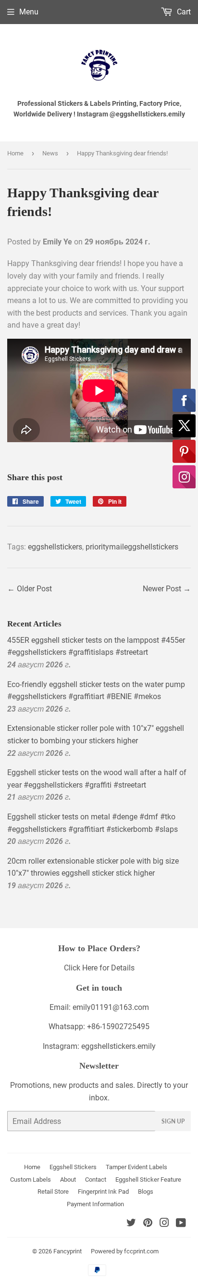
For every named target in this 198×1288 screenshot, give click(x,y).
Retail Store (53, 1191)
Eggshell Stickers (73, 1167)
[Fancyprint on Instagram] (164, 1223)
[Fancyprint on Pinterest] (148, 1223)
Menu (28, 11)
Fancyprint (67, 1251)
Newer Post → (167, 588)
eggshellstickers (55, 546)
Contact (95, 1179)
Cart (183, 11)
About (68, 1179)
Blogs (145, 1191)
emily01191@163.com (111, 1007)
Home (15, 153)
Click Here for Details (99, 967)
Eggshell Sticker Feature (148, 1179)
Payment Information (95, 1204)
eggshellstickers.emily (118, 1046)
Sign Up (173, 1121)
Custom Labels (30, 1179)
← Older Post (29, 588)
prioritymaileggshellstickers (132, 546)
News (50, 153)
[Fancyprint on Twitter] (131, 1223)
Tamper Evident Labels (136, 1167)
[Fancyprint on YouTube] (181, 1223)
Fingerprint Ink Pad (103, 1191)
